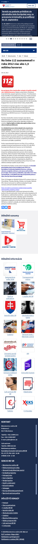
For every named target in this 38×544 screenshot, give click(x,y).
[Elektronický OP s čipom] (7, 227)
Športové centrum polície (11, 493)
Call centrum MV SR (9, 523)
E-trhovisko (7, 526)
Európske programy (9, 473)
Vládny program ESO (9, 521)
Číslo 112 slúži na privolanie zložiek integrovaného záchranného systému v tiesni (16, 188)
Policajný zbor (7, 475)
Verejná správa (8, 480)
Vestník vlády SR (8, 510)
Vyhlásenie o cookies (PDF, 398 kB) (12, 539)
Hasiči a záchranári (9, 483)
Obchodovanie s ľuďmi (10, 513)
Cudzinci (5, 515)
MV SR (18, 45)
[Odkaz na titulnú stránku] (9, 5)
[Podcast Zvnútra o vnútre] (8, 242)
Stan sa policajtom (9, 505)
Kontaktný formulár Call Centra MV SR (14, 451)
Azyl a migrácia (8, 478)
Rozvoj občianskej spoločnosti (13, 491)
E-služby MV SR (7, 508)
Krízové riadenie (8, 486)
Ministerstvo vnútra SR (10, 465)
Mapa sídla (14, 534)
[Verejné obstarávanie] (21, 227)
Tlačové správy (12, 56)
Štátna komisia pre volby (11, 468)
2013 (20, 56)
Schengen (6, 488)
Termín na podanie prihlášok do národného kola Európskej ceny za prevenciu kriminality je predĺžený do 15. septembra (18, 15)
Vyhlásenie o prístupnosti (10, 537)
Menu (31, 5)
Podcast (5, 503)
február (26, 56)
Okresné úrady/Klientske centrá (13, 470)
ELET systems (6, 534)
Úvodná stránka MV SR (8, 45)
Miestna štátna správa (10, 518)
